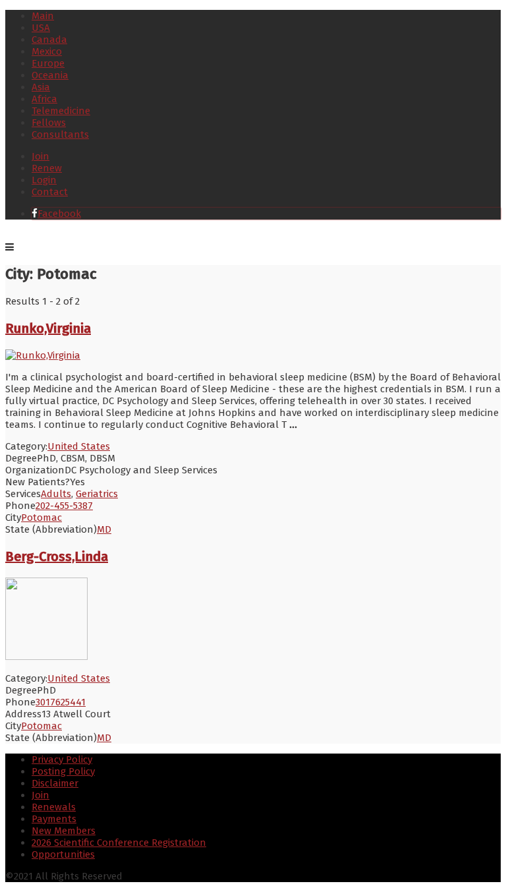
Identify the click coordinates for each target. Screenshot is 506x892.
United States (78, 446)
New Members (64, 831)
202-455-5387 (64, 506)
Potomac (41, 517)
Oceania (50, 75)
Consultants (60, 134)
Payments (54, 819)
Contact (50, 192)
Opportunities (63, 854)
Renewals (54, 807)
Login (44, 180)
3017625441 (61, 702)
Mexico (47, 51)
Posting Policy (63, 771)
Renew (47, 168)
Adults (56, 494)
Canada (49, 39)
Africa (44, 99)
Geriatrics (97, 494)
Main (43, 16)
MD (104, 529)
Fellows (49, 123)
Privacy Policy (62, 759)
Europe (48, 63)
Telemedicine (61, 111)
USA (41, 28)
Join (40, 156)
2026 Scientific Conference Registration (119, 842)
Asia (41, 87)
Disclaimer (55, 783)
